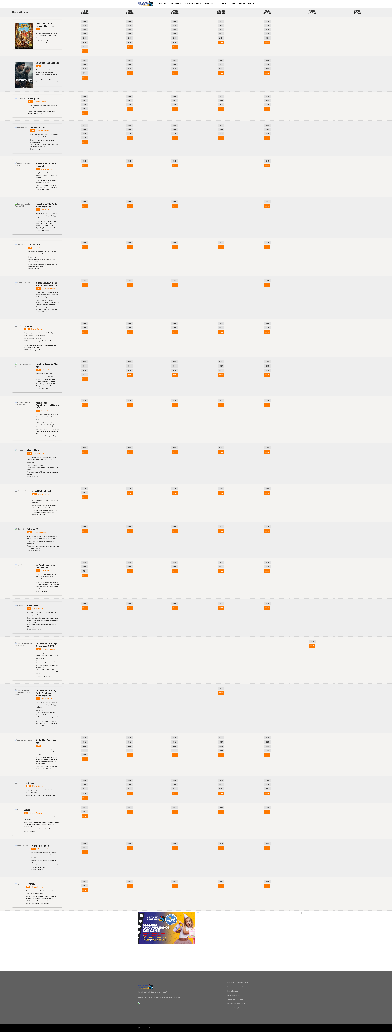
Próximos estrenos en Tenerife (236, 1004)
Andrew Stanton (45, 903)
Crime (48, 302)
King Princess (33, 146)
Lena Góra (41, 264)
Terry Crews (39, 589)
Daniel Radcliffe (44, 185)
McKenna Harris (36, 903)
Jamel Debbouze (38, 627)
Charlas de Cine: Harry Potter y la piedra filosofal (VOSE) (46, 693)
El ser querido (34, 98)
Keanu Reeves (47, 901)
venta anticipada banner (47, 898)
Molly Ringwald (42, 146)
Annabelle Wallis (41, 345)
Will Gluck (38, 149)
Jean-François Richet (35, 350)
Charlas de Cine (211, 4)
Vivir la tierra (33, 450)
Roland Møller (50, 345)
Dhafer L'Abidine (35, 548)
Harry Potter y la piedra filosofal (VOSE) (46, 205)
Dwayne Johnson (32, 829)
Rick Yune (54, 309)
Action (57, 584)
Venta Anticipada (228, 4)
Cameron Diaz (43, 672)
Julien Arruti (30, 627)
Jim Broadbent (51, 672)
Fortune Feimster (53, 587)
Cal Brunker (45, 591)
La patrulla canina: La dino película (45, 566)
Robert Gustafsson (54, 429)
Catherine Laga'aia (42, 829)
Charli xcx (35, 264)
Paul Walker (43, 307)
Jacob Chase (45, 388)
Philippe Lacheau (35, 624)
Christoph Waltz (40, 865)
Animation (49, 425)
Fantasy (49, 180)
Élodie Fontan (44, 624)
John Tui (50, 829)
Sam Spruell (43, 384)
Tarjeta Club (175, 4)
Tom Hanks (40, 901)
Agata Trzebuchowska (38, 266)
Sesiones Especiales (193, 4)
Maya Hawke (54, 144)
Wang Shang (34, 472)
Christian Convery (48, 510)
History (38, 541)
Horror (49, 379)
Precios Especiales (246, 4)
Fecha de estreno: (41, 300)
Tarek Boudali (52, 624)
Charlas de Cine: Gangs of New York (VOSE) (46, 644)
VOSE (44, 223)
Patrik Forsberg (46, 436)
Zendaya (42, 766)
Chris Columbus (46, 189)
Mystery (45, 505)
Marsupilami (32, 605)
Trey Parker (34, 867)
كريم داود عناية (44, 546)
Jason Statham (33, 345)
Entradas (84, 51)
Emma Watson (52, 185)
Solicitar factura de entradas (235, 987)
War (33, 543)
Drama (35, 259)
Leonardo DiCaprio (45, 669)
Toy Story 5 (31, 884)
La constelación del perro (47, 63)
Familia (51, 427)
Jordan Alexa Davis (49, 512)
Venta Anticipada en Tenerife (235, 999)
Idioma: (30, 257)
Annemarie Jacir (37, 550)
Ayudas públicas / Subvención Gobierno (239, 1008)
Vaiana (27, 810)
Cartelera (162, 4)
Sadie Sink (55, 766)
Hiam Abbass (52, 546)
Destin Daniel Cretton (46, 768)
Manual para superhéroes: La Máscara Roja (47, 405)
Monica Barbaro (46, 144)
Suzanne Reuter (51, 431)
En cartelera (52, 43)
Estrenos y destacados (42, 43)
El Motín (28, 326)
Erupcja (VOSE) (35, 244)
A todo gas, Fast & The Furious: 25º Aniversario (46, 284)
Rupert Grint (39, 187)
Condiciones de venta (233, 995)
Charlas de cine (47, 663)
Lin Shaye (42, 386)
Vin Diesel (49, 307)
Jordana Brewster (46, 309)
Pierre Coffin (55, 865)
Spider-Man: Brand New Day (46, 741)
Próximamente (51, 41)
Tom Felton (46, 187)
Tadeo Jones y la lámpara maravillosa (45, 24)
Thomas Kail (32, 831)
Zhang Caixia (54, 472)
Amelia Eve (50, 384)
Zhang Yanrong (47, 472)
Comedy (38, 467)
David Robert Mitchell (42, 515)
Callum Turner (37, 144)
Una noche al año (38, 127)
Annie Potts (34, 901)
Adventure (44, 180)
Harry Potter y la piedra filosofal (46, 164)
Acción (53, 302)
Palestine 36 (32, 529)
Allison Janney (41, 867)
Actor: (32, 144)
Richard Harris (53, 187)
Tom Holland (48, 766)
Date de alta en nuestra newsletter (237, 982)
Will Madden (47, 264)
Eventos (54, 663)
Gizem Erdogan (44, 429)
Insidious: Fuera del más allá (47, 365)
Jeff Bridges (48, 865)
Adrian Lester (35, 347)
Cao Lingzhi (30, 474)
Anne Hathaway (40, 510)
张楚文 (40, 472)
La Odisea (30, 783)
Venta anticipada (54, 82)
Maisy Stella (40, 512)
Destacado (44, 41)
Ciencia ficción (49, 508)
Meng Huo (35, 476)
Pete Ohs (36, 268)
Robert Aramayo (35, 546)
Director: (32, 149)
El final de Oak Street (41, 491)
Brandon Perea (49, 386)
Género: (38, 41)
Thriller (57, 302)
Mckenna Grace (44, 587)
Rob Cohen (44, 311)
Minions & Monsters (40, 846)
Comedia (37, 142)
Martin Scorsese (46, 676)
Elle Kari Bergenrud (41, 431)
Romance (37, 140)
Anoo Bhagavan (54, 436)
